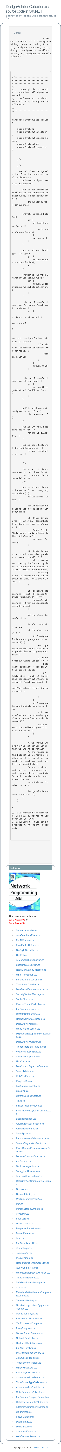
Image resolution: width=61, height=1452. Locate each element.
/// (17, 164)
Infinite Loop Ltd (41, 1447)
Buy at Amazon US (17, 920)
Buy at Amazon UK (17, 923)
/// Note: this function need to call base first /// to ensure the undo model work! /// (30, 475)
